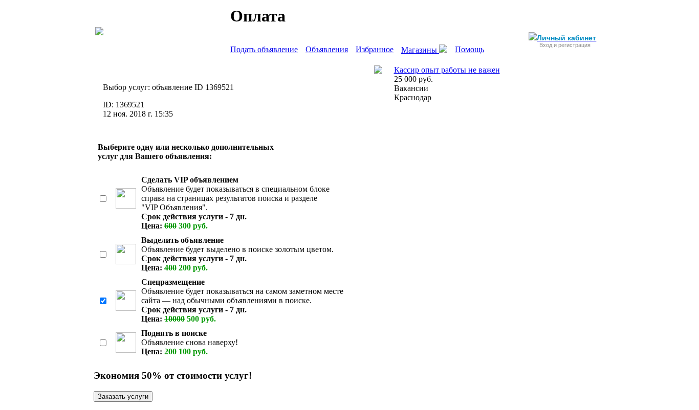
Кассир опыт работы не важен (447, 69)
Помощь (469, 49)
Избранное (375, 49)
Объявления (326, 49)
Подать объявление (264, 49)
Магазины (420, 49)
